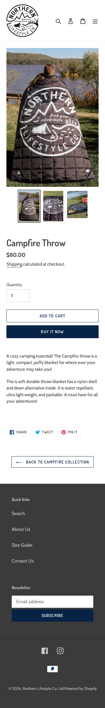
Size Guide (22, 545)
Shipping (14, 264)
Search (18, 513)
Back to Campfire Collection (57, 461)
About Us (21, 529)
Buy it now (52, 331)
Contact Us (23, 561)
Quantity (14, 284)
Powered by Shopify (80, 688)
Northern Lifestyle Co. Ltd (43, 688)
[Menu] (95, 20)
